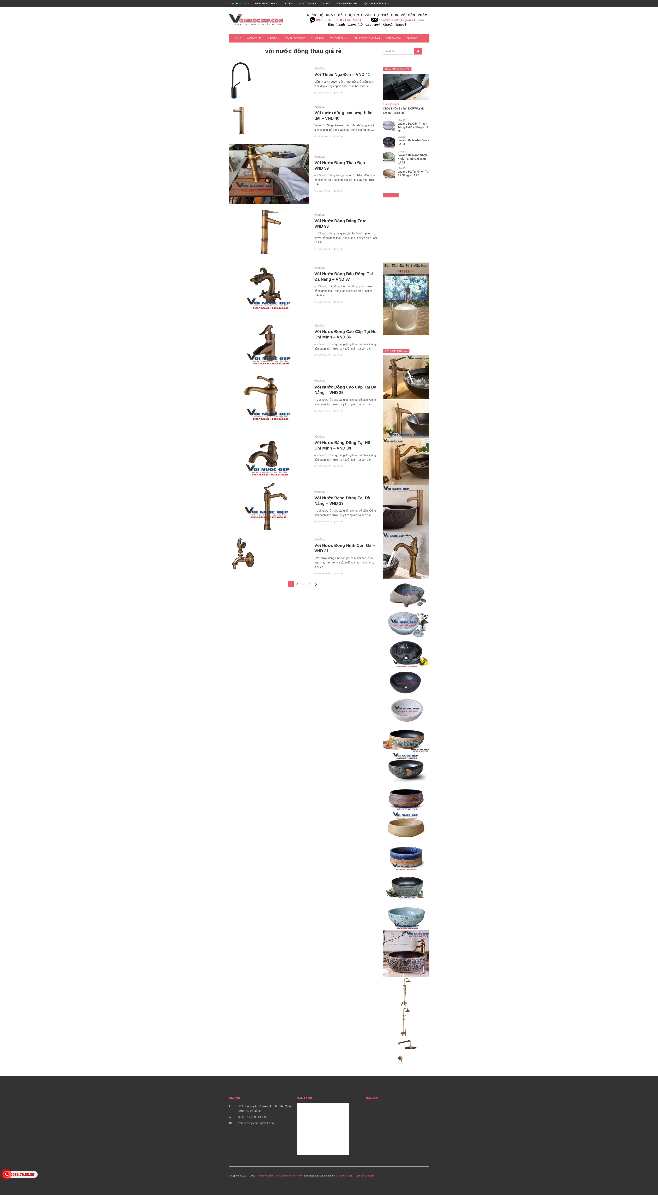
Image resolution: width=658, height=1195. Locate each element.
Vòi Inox (317, 38)
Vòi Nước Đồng (295, 38)
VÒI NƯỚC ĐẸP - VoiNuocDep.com (355, 1175)
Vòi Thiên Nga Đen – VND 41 (342, 74)
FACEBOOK (390, 195)
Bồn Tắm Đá (393, 38)
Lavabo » (273, 38)
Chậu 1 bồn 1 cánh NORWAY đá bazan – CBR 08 (403, 110)
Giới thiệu (255, 38)
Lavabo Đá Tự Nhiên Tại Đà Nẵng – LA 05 (413, 173)
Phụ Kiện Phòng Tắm (367, 38)
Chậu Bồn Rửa (391, 104)
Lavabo (401, 120)
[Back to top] (648, 1185)
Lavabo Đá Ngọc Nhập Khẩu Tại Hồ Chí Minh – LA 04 (413, 159)
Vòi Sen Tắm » (339, 38)
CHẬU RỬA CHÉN (239, 3)
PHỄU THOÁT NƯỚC (266, 3)
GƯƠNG (289, 3)
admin (340, 93)
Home (237, 38)
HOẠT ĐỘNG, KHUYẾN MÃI (314, 3)
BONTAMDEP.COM (346, 3)
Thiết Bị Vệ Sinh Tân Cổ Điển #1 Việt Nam (279, 1175)
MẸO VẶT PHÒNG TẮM (376, 3)
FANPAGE (411, 38)
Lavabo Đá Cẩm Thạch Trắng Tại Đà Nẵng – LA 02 (413, 127)
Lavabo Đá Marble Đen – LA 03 (413, 142)
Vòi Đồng (319, 69)
